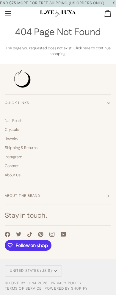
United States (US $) (31, 270)
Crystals (12, 129)
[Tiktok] (29, 234)
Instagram (13, 157)
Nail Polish (13, 120)
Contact (12, 166)
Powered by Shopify (66, 288)
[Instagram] (52, 234)
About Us (13, 175)
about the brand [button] (22, 195)
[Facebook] (7, 234)
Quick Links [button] (17, 103)
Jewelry (11, 139)
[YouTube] (63, 234)
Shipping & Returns (21, 147)
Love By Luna (23, 283)
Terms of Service (23, 288)
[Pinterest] (40, 234)
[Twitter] (18, 234)
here (86, 48)
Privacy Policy (66, 283)
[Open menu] (14, 13)
